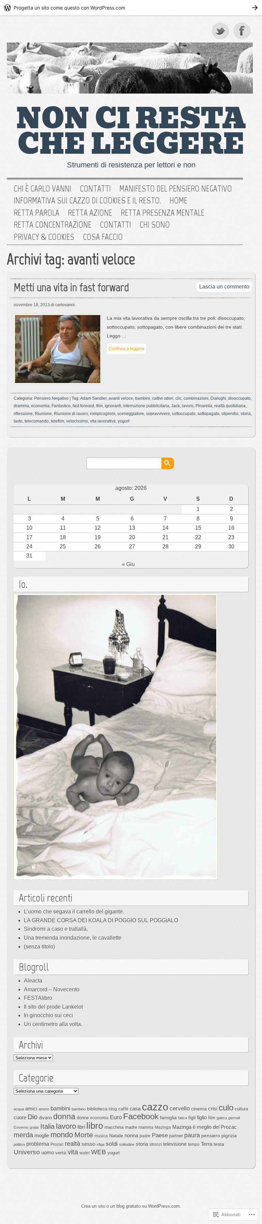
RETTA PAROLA (36, 213)
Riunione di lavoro (71, 413)
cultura (241, 1108)
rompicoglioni (102, 413)
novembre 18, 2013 (32, 304)
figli (191, 1117)
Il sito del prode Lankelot (53, 1007)
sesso (88, 1144)
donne (83, 1117)
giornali (234, 1118)
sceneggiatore (130, 413)
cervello (180, 1108)
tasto (18, 421)
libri (81, 1127)
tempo (194, 1144)
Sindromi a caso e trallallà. (56, 929)
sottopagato (208, 413)
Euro (116, 1117)
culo (226, 1107)
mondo (61, 1134)
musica (101, 1136)
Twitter (221, 30)
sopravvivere (158, 413)
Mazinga (163, 1127)
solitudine (126, 1144)
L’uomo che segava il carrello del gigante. (74, 911)
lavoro (187, 405)
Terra (206, 1144)
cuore (20, 1117)
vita (73, 1152)
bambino (79, 1109)
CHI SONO (155, 224)
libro (94, 1125)
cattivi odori (162, 398)
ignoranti (113, 405)
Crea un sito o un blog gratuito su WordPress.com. (131, 1206)
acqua (19, 1109)
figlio (202, 1117)
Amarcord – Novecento (51, 989)
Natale (116, 1135)
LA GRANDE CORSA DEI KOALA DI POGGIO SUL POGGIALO (101, 920)
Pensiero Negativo (51, 398)
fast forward (83, 405)
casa (135, 1108)
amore (44, 1109)
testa (219, 1144)
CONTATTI (115, 224)
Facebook (242, 30)
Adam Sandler (93, 398)
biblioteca (97, 1108)
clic (178, 398)
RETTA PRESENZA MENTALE (162, 213)
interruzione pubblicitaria (146, 405)
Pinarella (203, 405)
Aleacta (33, 980)
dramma (21, 405)
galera (222, 1118)
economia (40, 405)
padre (145, 1136)
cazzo (155, 1106)
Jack (175, 405)
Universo (27, 1152)
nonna (131, 1135)
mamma (146, 1127)
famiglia (168, 1117)
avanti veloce (120, 398)
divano (45, 1117)
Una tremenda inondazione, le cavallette (72, 938)
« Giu (128, 564)
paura (192, 1135)
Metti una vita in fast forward (71, 287)
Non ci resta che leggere (131, 131)
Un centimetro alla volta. (53, 1024)
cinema (199, 1108)
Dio (33, 1117)
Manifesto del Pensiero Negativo (175, 188)
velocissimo (77, 421)
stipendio (229, 413)
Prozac (56, 1144)
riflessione (23, 413)
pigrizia (229, 1135)
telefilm (57, 421)
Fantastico (61, 405)
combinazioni (196, 398)
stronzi (155, 1144)
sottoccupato (183, 413)
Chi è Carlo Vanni (42, 188)
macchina (113, 1127)
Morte (83, 1135)
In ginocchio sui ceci (48, 1015)
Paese (160, 1135)
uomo (47, 1152)
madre (131, 1127)
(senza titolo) (39, 946)
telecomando (37, 421)
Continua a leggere (126, 348)
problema (37, 1144)
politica (19, 1144)
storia (246, 413)
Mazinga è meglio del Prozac (204, 1127)
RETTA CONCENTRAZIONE (52, 224)
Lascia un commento (224, 287)
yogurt (123, 421)
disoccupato (239, 398)
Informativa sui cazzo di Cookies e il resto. (87, 200)
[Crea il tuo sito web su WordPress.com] (131, 7)
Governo (21, 1127)
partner (176, 1135)
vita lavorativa (103, 421)
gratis (34, 1127)
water (84, 1153)
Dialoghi (218, 398)
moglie (41, 1135)
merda (23, 1135)
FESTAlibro (38, 998)
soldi (112, 1143)
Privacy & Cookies (44, 237)
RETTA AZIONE (90, 213)
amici (31, 1108)
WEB (98, 1152)
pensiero (210, 1135)
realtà (72, 1143)
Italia (47, 1126)
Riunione (43, 413)
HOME (178, 200)
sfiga (100, 1144)
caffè (123, 1108)
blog (113, 1109)
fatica (182, 1118)
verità (60, 1152)
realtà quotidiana (230, 405)
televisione (175, 1144)
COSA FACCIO (103, 237)
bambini (142, 398)
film (99, 405)
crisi (212, 1108)
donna (64, 1116)
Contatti (95, 188)
